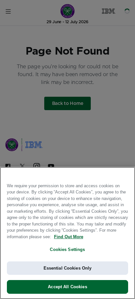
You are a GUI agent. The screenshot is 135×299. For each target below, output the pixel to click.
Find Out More (68, 236)
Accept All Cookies (67, 286)
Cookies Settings (67, 249)
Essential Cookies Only (68, 268)
